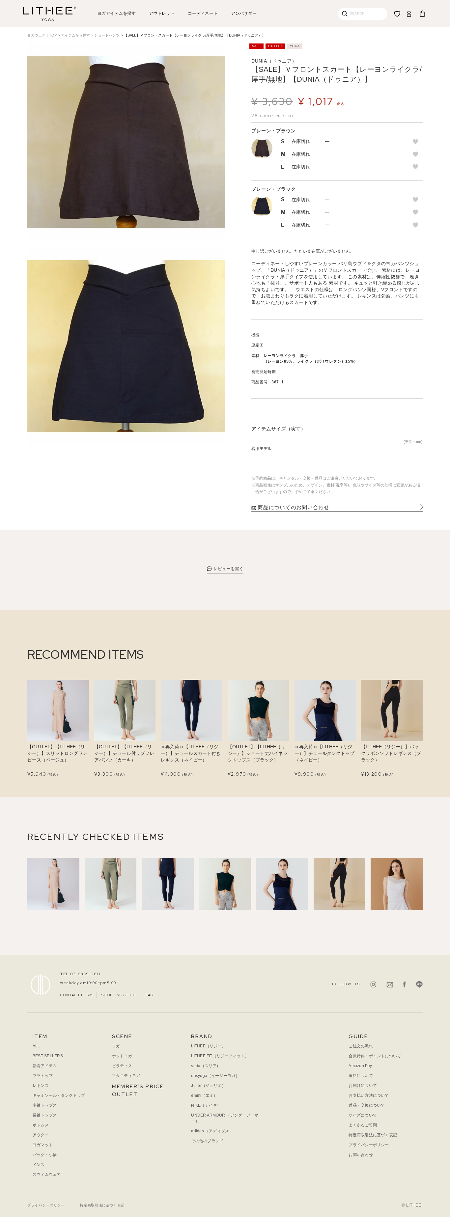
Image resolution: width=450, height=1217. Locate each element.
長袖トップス (45, 1115)
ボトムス (41, 1125)
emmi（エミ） (204, 1095)
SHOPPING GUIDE (119, 995)
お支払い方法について (369, 1095)
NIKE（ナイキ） (206, 1105)
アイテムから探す (75, 35)
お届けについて (363, 1085)
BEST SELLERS (48, 1056)
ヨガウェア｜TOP (42, 35)
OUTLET (125, 1094)
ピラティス (122, 1066)
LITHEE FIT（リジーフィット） (220, 1056)
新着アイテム (45, 1066)
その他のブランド (207, 1141)
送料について (361, 1075)
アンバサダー (244, 13)
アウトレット (162, 13)
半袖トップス (45, 1105)
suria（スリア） (205, 1066)
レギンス (41, 1085)
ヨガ (116, 1046)
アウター (41, 1135)
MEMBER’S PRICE (138, 1086)
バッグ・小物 (45, 1154)
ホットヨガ (122, 1056)
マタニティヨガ (126, 1075)
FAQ (150, 995)
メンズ (39, 1164)
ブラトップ (43, 1075)
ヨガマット (43, 1145)
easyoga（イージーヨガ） (215, 1075)
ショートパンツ (107, 35)
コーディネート (203, 13)
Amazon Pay (360, 1066)
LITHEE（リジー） (208, 1046)
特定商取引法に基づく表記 (373, 1135)
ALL (36, 1046)
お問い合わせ (361, 1154)
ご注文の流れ (361, 1046)
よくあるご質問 (363, 1125)
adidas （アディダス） (212, 1131)
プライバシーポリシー (369, 1145)
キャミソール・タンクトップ (59, 1095)
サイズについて (363, 1115)
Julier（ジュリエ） (208, 1085)
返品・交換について (367, 1105)
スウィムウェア (47, 1174)
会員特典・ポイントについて (375, 1056)
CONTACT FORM (76, 995)
